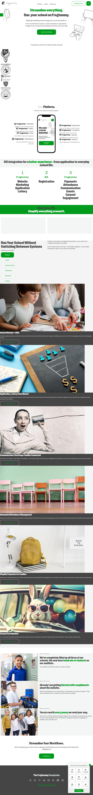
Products (39, 4)
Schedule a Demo (9, 342)
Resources (53, 4)
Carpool (7, 281)
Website (7, 255)
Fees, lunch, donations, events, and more (69, 128)
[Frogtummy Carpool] (53, 780)
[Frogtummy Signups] (63, 780)
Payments (8, 276)
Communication (10, 265)
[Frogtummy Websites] (30, 780)
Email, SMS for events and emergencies (24, 136)
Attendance (8, 270)
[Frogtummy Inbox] (39, 780)
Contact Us (46, 756)
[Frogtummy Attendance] (44, 780)
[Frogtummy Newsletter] (58, 780)
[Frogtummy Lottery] (35, 780)
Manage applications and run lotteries (24, 131)
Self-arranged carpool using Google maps (69, 142)
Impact (46, 4)
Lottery (7, 260)
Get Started (79, 790)
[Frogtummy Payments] (48, 780)
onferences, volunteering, (68, 137)
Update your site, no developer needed (24, 126)
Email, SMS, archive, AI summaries (68, 133)
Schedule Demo (78, 3)
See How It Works (46, 32)
